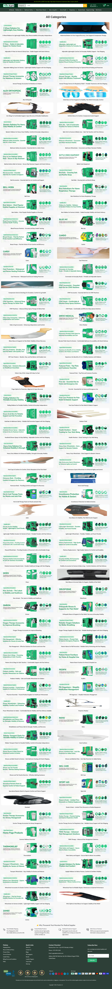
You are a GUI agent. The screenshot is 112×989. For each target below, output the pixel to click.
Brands (27, 957)
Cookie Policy (6, 957)
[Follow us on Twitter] (53, 974)
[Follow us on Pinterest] (59, 974)
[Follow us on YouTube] (62, 974)
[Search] (85, 5)
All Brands (11, 10)
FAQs (4, 961)
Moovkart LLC (60, 984)
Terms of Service (7, 954)
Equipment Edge (90, 10)
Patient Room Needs (41, 10)
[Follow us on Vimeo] (65, 974)
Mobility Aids (18, 10)
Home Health (63, 10)
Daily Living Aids (53, 10)
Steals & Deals (81, 10)
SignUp (94, 4)
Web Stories (98, 10)
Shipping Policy (6, 947)
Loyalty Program (30, 959)
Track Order (29, 961)
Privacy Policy (6, 952)
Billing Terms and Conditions (9, 959)
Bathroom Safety (29, 10)
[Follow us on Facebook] (50, 974)
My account (93, 6)
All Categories (29, 954)
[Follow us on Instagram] (56, 974)
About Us (28, 947)
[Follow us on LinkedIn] (68, 974)
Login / (91, 4)
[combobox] (54, 5)
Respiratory (72, 10)
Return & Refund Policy (8, 949)
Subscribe (92, 960)
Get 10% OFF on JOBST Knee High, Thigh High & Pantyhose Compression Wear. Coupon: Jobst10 (56, 1)
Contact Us (28, 949)
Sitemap (28, 964)
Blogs (27, 952)
